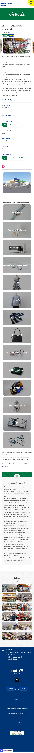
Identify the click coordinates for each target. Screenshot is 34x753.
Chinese (23, 688)
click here (4, 466)
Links (17, 718)
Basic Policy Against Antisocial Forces (17, 713)
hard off (11, 35)
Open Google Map (7, 100)
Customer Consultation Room (17, 722)
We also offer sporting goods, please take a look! (16, 56)
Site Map (17, 699)
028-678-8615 (6, 115)
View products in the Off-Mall (16, 158)
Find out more (12, 124)
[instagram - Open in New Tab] (3, 166)
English (11, 688)
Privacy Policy (17, 704)
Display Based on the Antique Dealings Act (17, 708)
